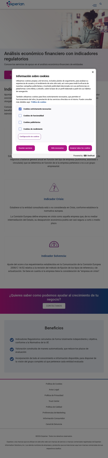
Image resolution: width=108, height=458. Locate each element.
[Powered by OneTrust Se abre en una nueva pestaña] (84, 156)
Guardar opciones (25, 148)
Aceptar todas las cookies (80, 148)
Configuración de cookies (29, 136)
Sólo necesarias (57, 148)
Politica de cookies (38, 102)
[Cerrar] (93, 72)
